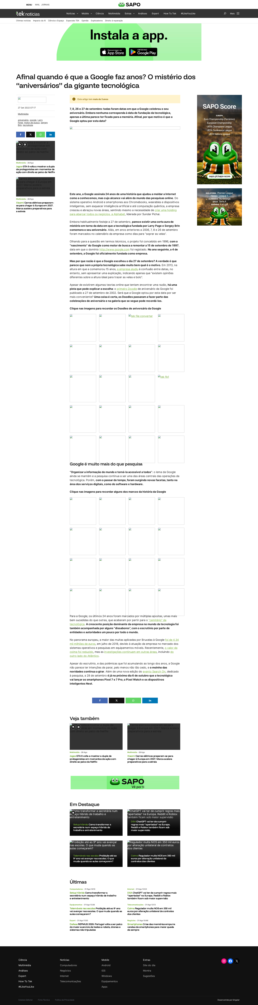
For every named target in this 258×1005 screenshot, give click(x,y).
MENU (29, 5)
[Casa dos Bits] (32, 98)
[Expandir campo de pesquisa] (225, 13)
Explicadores (97, 20)
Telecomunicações (135, 905)
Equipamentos (76, 905)
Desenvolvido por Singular (228, 1000)
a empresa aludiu (127, 269)
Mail (37, 5)
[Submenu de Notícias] (77, 13)
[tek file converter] (142, 327)
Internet (130, 889)
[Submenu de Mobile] (91, 13)
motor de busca (32, 122)
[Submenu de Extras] (134, 13)
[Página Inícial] (28, 13)
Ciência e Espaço (56, 20)
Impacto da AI (39, 20)
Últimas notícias (23, 20)
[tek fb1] (171, 388)
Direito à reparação (114, 20)
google (33, 120)
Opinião (85, 20)
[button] (20, 134)
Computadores (76, 889)
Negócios (131, 920)
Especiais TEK (72, 20)
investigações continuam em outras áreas (130, 651)
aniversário (23, 120)
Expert (73, 920)
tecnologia (28, 125)
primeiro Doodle (127, 288)
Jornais (45, 5)
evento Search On (154, 671)
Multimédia (23, 114)
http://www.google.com (114, 249)
